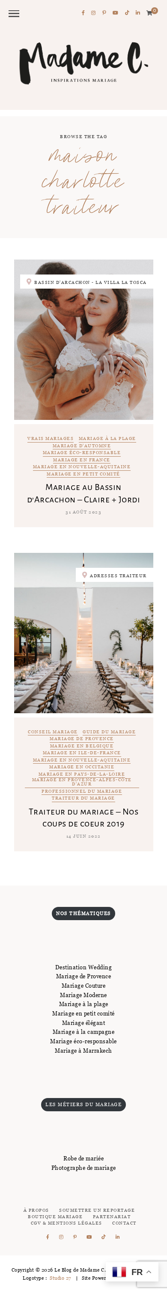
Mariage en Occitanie (81, 767)
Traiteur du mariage (83, 798)
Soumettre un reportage (97, 1210)
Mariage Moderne (83, 995)
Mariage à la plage (83, 1004)
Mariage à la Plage (107, 439)
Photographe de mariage (83, 1167)
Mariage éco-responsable (82, 453)
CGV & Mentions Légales (66, 1223)
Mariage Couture (84, 985)
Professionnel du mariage (82, 791)
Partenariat (112, 1216)
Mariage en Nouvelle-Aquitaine (82, 467)
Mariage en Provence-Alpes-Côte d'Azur (82, 782)
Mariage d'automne (82, 446)
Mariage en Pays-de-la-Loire (82, 774)
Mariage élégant (83, 1022)
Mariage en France (81, 460)
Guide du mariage (109, 732)
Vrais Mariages (50, 439)
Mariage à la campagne (84, 1031)
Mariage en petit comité (83, 474)
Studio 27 (60, 1278)
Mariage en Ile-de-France (82, 753)
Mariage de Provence (82, 739)
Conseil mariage (53, 732)
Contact (124, 1223)
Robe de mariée (83, 1158)
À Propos (36, 1210)
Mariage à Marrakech (83, 1050)
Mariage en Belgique (82, 746)
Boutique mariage (55, 1216)
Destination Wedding (83, 967)
